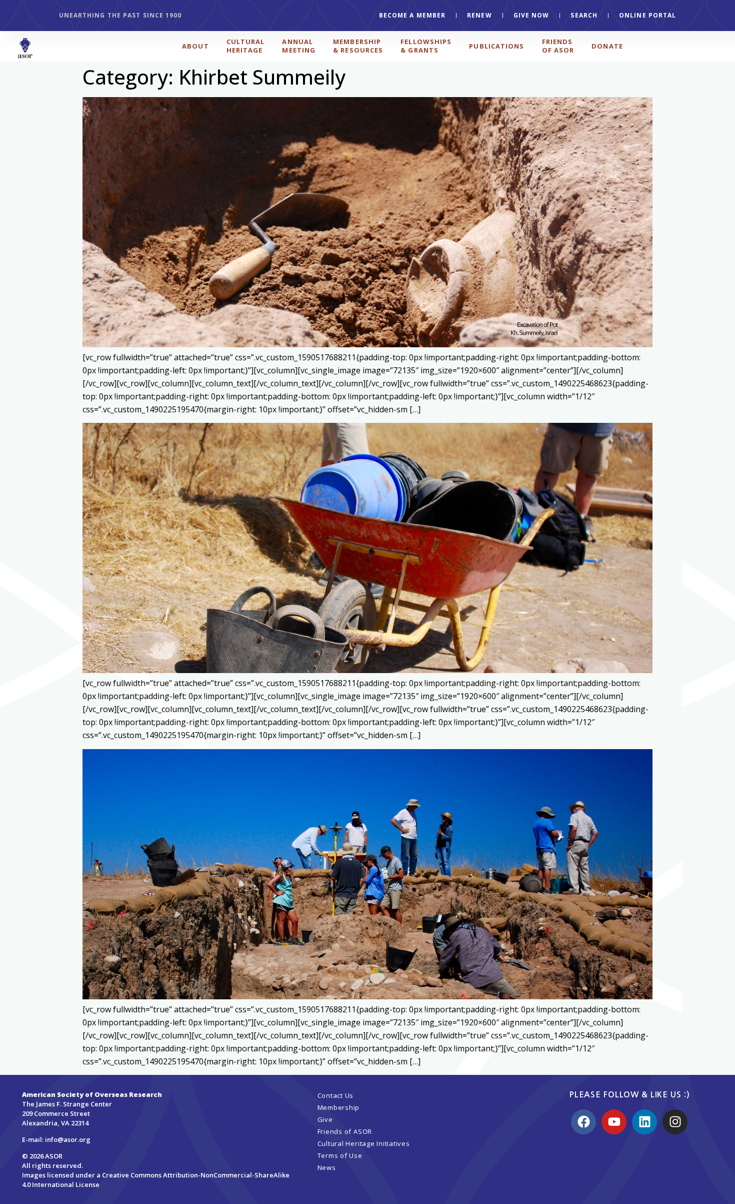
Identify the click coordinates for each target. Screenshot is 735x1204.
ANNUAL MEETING (299, 46)
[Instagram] (675, 1121)
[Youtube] (614, 1121)
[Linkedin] (644, 1121)
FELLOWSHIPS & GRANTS (426, 46)
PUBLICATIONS (496, 46)
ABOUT (195, 46)
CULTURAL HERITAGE (245, 46)
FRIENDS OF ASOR (558, 46)
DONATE (607, 46)
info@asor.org (67, 1139)
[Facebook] (583, 1121)
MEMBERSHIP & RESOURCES (358, 46)
